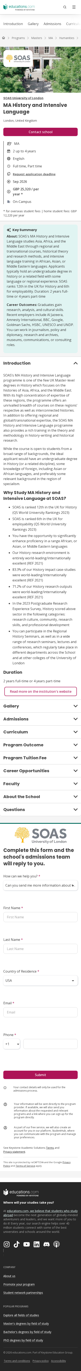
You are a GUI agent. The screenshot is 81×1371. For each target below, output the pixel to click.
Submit (40, 1075)
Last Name (13, 939)
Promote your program (19, 1284)
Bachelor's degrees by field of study (27, 1332)
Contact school (41, 132)
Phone (9, 1034)
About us (9, 1276)
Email (8, 1003)
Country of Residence (21, 971)
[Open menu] (74, 7)
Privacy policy (41, 1361)
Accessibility (58, 1361)
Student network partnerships (23, 1293)
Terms (50, 1148)
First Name (13, 908)
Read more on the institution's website (40, 691)
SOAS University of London (23, 98)
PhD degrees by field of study (23, 1340)
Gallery (33, 23)
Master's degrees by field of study (26, 1324)
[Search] (65, 7)
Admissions (52, 23)
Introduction (13, 23)
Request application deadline (34, 174)
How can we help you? (21, 876)
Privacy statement (14, 1152)
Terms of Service (25, 1165)
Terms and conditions (17, 1361)
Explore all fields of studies (21, 1315)
